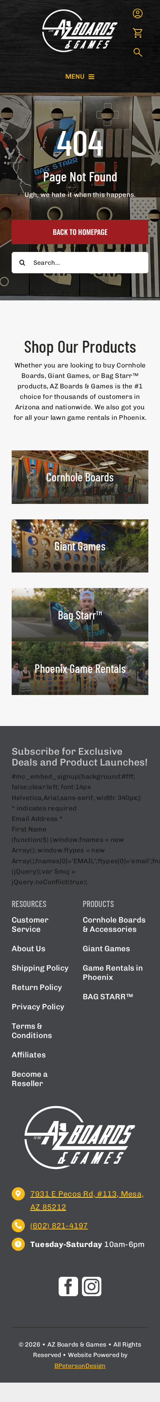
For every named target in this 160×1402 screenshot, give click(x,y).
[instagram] (91, 1286)
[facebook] (68, 1286)
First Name (29, 829)
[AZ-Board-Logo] (79, 11)
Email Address (37, 819)
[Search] (137, 53)
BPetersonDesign (80, 1365)
